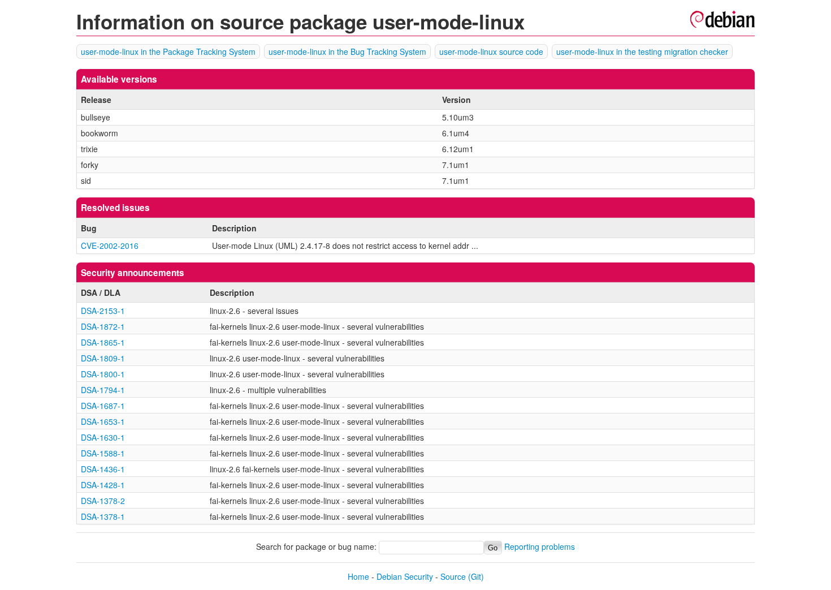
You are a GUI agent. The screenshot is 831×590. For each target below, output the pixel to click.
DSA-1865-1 (103, 342)
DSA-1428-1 (103, 484)
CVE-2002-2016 (109, 245)
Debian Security (404, 576)
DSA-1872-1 (103, 326)
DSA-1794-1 (103, 389)
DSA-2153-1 (103, 310)
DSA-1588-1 (103, 453)
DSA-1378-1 (103, 516)
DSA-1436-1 (103, 469)
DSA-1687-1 (103, 405)
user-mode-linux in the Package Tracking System (168, 51)
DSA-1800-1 (103, 374)
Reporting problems (539, 547)
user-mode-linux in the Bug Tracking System (347, 51)
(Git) (476, 576)
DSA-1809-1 (103, 358)
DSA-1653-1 (103, 421)
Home (358, 576)
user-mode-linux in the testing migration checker (642, 51)
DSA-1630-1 (103, 437)
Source (453, 576)
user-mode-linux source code (491, 51)
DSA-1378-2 (103, 500)
